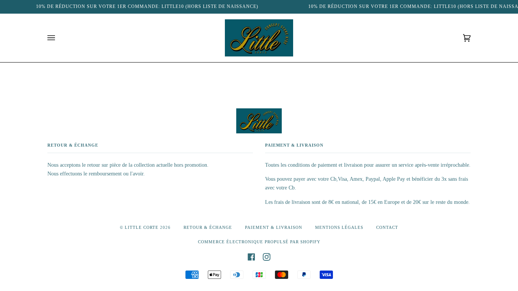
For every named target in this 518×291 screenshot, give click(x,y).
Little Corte (142, 227)
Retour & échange (208, 227)
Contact (387, 227)
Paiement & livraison (273, 227)
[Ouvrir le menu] (58, 38)
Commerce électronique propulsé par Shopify (259, 241)
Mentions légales (339, 227)
